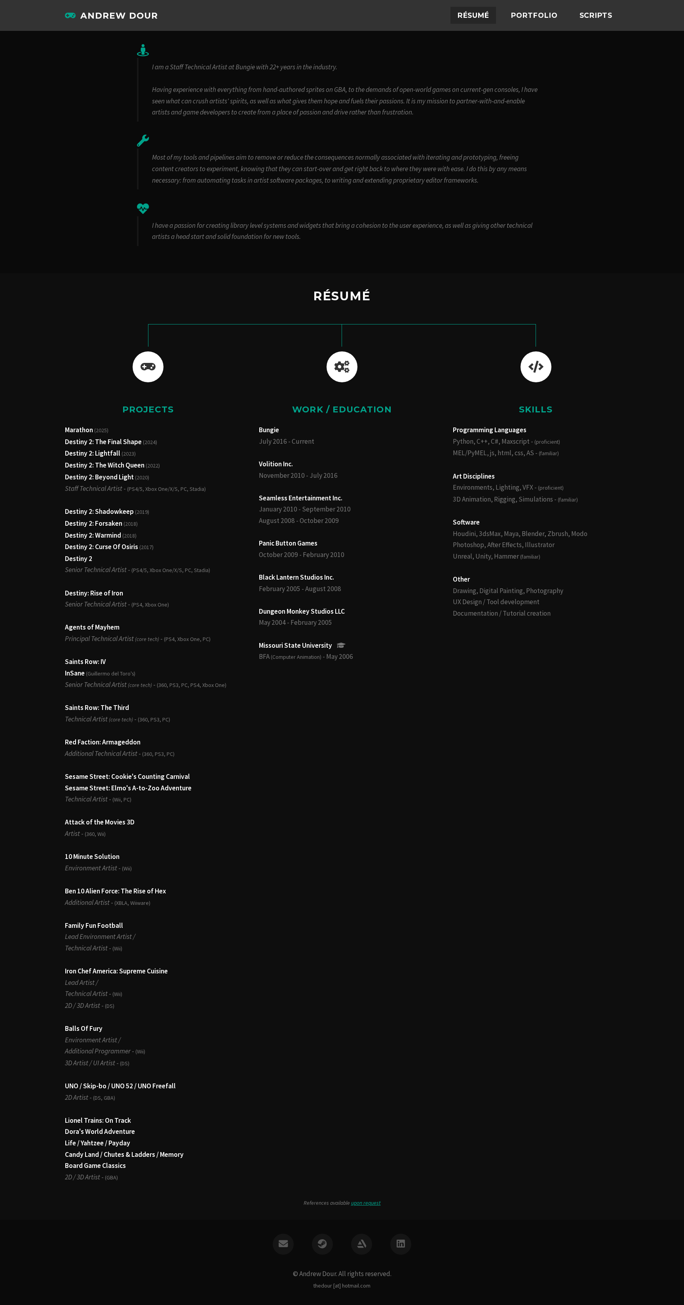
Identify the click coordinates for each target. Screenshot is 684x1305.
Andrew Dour (119, 15)
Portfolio (534, 15)
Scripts (596, 15)
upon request (366, 1202)
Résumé (473, 15)
